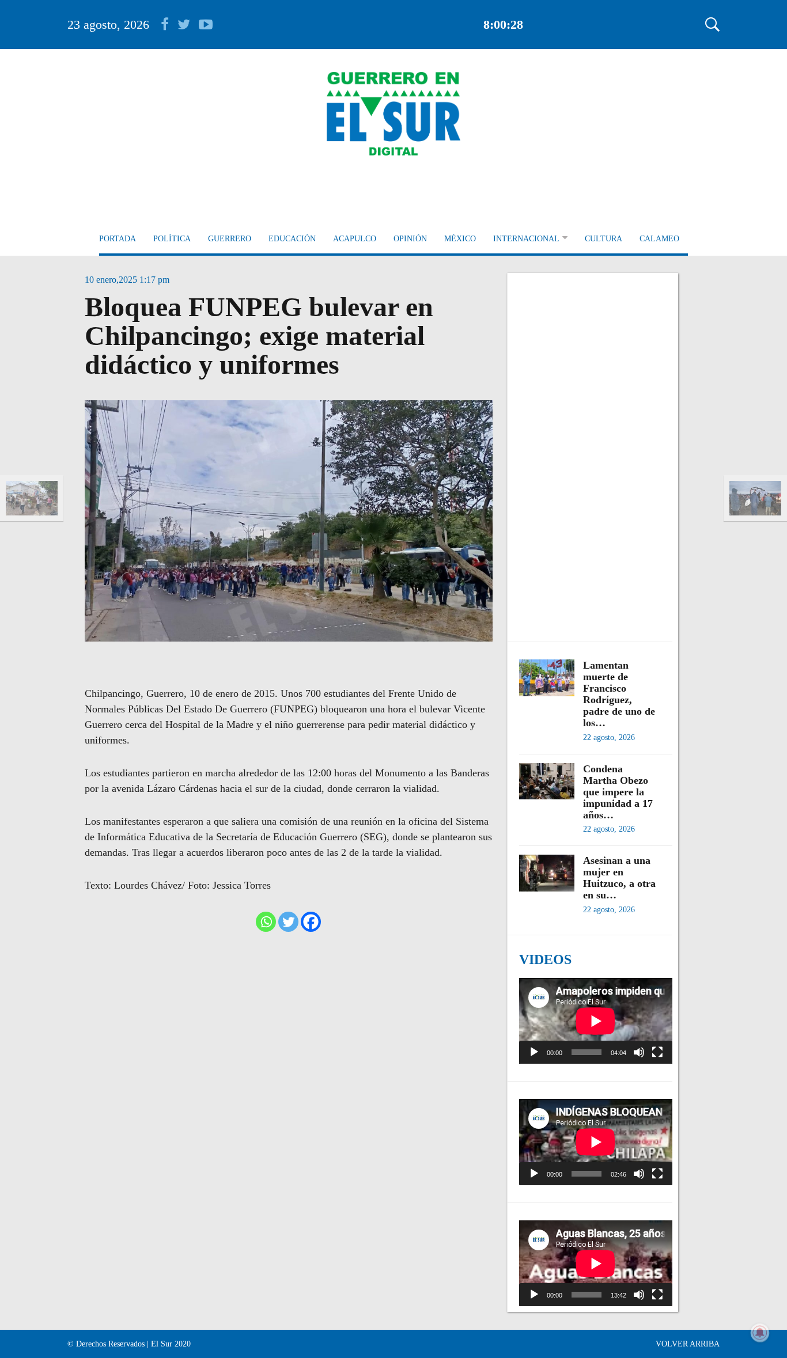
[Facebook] (311, 922)
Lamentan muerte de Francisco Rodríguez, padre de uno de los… (619, 694)
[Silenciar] (639, 1052)
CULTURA (603, 238)
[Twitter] (288, 922)
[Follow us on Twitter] (188, 24)
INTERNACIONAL (526, 238)
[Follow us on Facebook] (169, 24)
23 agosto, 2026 (108, 24)
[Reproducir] (534, 1052)
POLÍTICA (172, 238)
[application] (595, 1021)
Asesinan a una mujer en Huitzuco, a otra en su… (619, 878)
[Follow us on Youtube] (206, 24)
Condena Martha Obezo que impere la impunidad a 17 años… (618, 792)
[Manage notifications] (760, 1332)
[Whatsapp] (266, 922)
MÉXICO (460, 238)
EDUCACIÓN (292, 238)
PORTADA (117, 238)
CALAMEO (659, 238)
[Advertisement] (595, 451)
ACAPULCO (354, 238)
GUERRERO (229, 238)
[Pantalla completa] (657, 1052)
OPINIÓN (410, 238)
